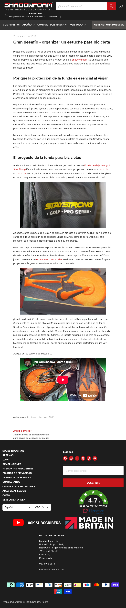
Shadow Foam (79, 59)
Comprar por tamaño (19, 24)
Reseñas (7, 455)
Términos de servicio (16, 477)
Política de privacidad (17, 473)
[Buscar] (111, 6)
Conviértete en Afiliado (18, 486)
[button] (93, 502)
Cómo (6, 495)
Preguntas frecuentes (17, 468)
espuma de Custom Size (49, 259)
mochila (103, 169)
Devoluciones (11, 464)
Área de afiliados (14, 491)
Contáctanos (11, 482)
